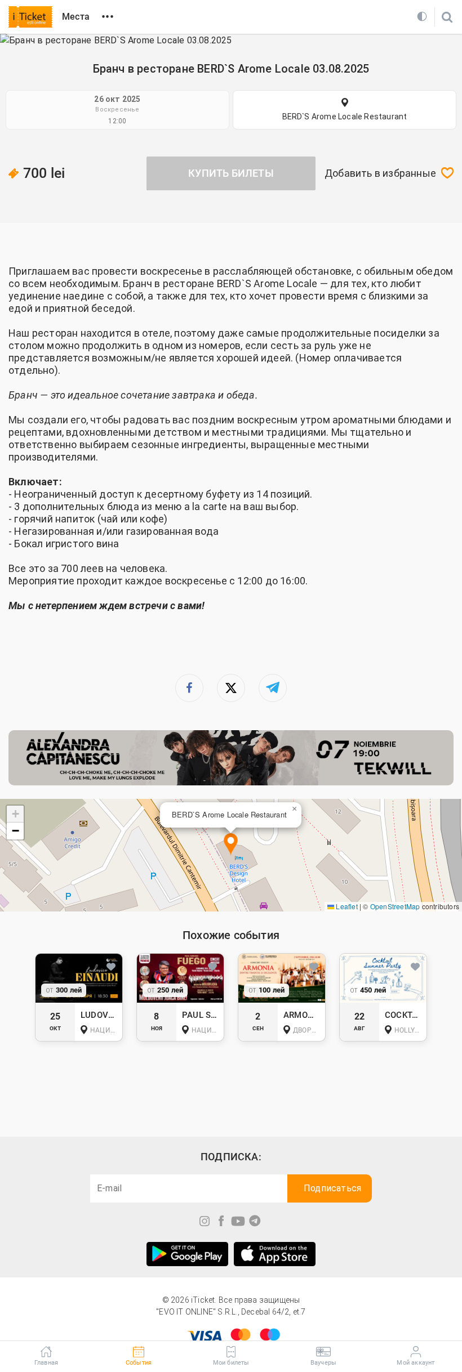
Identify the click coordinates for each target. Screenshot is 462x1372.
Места (76, 16)
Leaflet (346, 906)
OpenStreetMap (395, 906)
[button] (231, 844)
